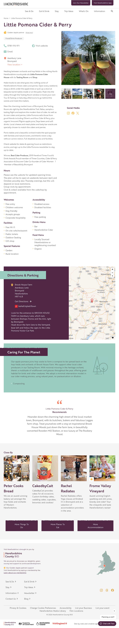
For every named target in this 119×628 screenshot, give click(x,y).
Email (10, 51)
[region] (92, 303)
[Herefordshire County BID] (11, 623)
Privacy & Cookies (18, 608)
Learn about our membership (15, 573)
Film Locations (76, 611)
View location (13, 64)
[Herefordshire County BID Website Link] (22, 555)
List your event (102, 608)
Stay (57, 11)
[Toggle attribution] (112, 337)
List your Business (83, 608)
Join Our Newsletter (80, 3)
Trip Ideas (68, 11)
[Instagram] (68, 113)
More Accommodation (95, 526)
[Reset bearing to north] (112, 276)
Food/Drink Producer (14, 38)
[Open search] (112, 11)
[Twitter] (77, 113)
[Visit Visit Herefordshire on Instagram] (101, 590)
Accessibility (65, 608)
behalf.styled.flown (25, 306)
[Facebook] (73, 113)
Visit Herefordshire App (103, 3)
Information (99, 11)
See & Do (29, 11)
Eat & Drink (44, 11)
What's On (83, 11)
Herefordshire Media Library (53, 611)
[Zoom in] (112, 269)
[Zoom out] (112, 272)
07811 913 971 (13, 45)
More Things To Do (22, 526)
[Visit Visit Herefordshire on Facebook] (112, 590)
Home (6, 18)
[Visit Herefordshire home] (16, 4)
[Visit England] (61, 623)
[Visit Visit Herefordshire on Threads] (107, 590)
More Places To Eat (58, 526)
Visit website (42, 45)
